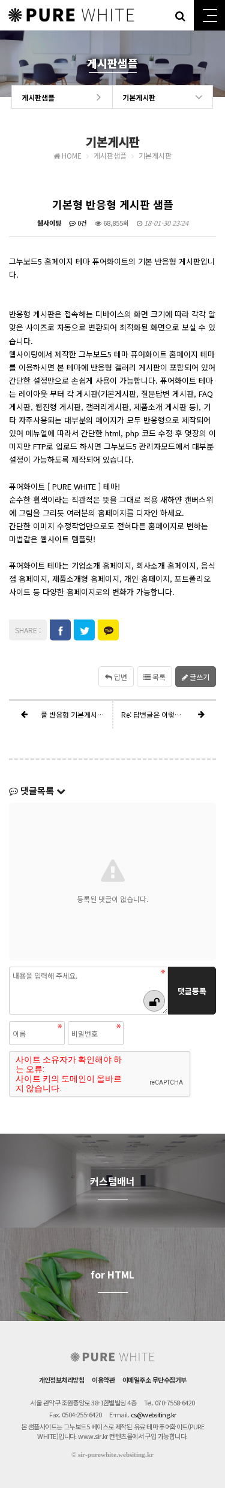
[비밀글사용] (154, 1001)
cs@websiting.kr (153, 1414)
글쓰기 (198, 677)
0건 (81, 222)
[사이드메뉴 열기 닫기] (209, 15)
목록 (158, 677)
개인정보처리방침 (62, 1379)
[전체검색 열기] (180, 15)
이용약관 (103, 1379)
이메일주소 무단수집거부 (154, 1379)
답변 (119, 677)
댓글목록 (37, 790)
